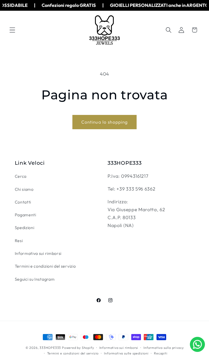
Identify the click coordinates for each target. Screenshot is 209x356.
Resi (19, 240)
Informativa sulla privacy (163, 348)
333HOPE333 (50, 348)
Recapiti (160, 353)
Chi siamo (24, 189)
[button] (12, 30)
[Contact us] (197, 344)
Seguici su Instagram (35, 279)
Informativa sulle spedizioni (126, 353)
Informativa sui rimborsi (38, 253)
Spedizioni (24, 227)
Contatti (23, 202)
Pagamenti (25, 214)
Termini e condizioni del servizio (45, 266)
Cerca (21, 176)
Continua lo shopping (104, 122)
